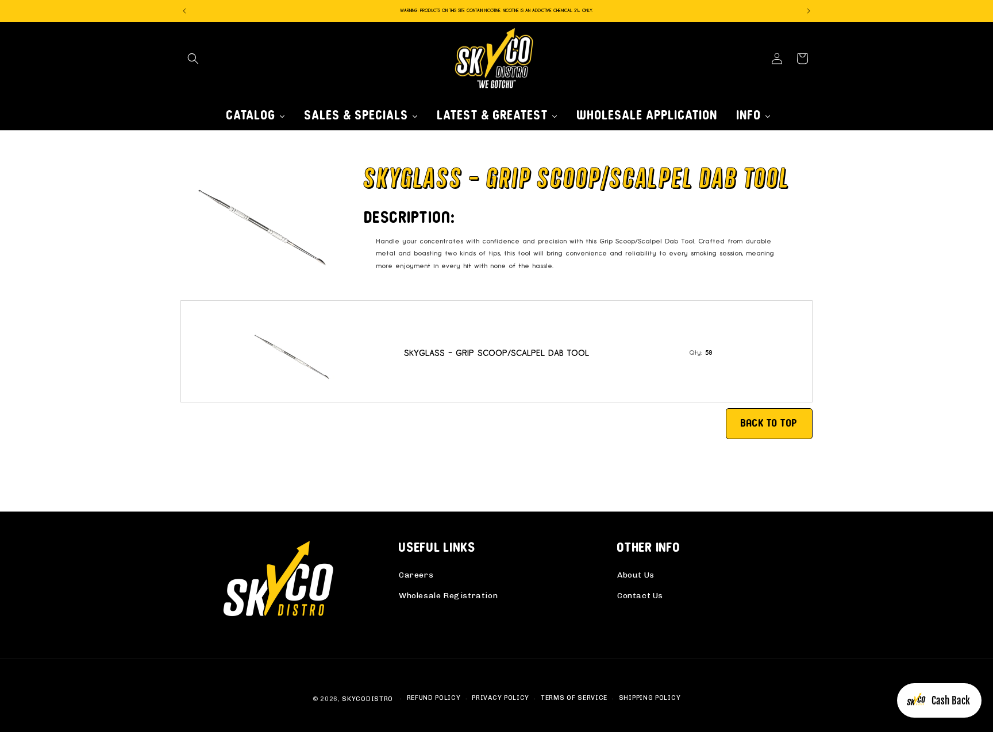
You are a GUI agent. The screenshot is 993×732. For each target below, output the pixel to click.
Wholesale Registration (448, 596)
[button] (193, 58)
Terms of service (574, 698)
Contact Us (640, 596)
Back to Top (769, 423)
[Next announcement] (808, 11)
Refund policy (434, 698)
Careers (416, 575)
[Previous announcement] (184, 11)
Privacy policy (500, 698)
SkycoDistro (367, 699)
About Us (636, 575)
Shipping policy (650, 698)
